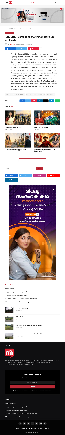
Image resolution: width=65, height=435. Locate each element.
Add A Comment (32, 160)
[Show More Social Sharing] (40, 48)
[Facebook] (6, 58)
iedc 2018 (28, 94)
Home (6, 28)
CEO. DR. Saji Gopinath (18, 94)
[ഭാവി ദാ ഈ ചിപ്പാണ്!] (47, 117)
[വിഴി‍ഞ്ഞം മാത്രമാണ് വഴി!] (18, 117)
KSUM (34, 94)
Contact (40, 428)
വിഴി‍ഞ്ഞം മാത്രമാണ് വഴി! (13, 127)
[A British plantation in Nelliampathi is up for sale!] (9, 336)
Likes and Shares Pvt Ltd (34, 432)
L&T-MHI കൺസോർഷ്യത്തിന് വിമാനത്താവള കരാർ (18, 302)
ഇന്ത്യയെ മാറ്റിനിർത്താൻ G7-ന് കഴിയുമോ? (44, 151)
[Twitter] (6, 61)
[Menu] (7, 2)
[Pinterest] (6, 69)
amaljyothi (8, 94)
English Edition (9, 33)
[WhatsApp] (6, 79)
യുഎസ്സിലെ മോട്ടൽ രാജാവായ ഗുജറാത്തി (16, 292)
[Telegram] (6, 76)
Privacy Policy (43, 390)
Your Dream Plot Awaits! (21, 308)
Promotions (32, 428)
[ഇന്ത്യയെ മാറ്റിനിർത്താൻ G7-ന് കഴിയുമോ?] (47, 140)
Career (47, 428)
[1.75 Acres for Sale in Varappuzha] (9, 319)
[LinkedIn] (6, 65)
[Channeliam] (10, 2)
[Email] (6, 72)
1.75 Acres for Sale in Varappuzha (23, 317)
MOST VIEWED (50, 94)
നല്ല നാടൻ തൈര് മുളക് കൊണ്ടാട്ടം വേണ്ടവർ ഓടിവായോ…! (21, 298)
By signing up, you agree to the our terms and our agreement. (33, 390)
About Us (24, 428)
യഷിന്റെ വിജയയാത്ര (10, 288)
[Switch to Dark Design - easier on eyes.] (58, 2)
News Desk (12, 44)
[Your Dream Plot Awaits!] (9, 310)
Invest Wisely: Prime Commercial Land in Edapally (28, 325)
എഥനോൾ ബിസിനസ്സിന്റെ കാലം (16, 150)
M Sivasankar (41, 94)
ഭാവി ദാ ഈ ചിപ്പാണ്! (41, 127)
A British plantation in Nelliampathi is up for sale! (28, 334)
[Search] (56, 2)
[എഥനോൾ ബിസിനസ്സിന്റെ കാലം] (18, 140)
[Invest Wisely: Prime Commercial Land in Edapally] (9, 327)
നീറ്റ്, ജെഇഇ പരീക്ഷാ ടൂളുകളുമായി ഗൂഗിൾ (16, 295)
